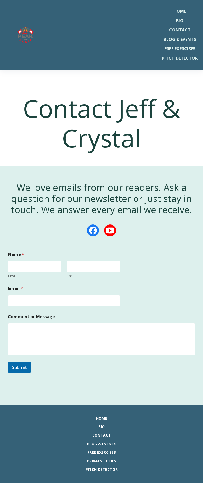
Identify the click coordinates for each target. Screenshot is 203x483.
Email (15, 288)
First (11, 276)
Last (70, 276)
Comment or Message (31, 316)
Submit (19, 367)
